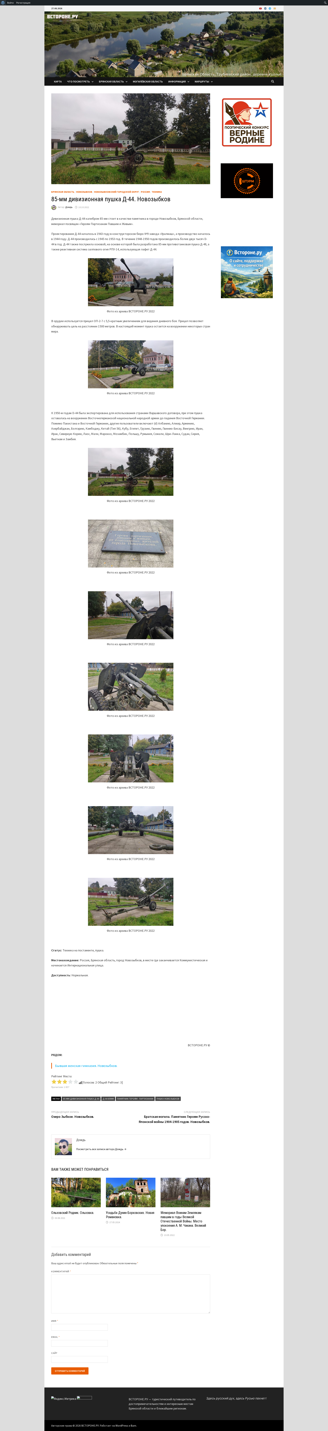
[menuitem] (3, 2)
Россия (145, 191)
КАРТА (58, 81)
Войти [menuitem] (10, 2)
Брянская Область (62, 191)
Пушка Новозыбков (168, 1098)
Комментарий (61, 1271)
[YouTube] (260, 8)
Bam (133, 1425)
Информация (177, 81)
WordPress (121, 1425)
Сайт (54, 1353)
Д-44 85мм (108, 1098)
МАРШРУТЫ (202, 81)
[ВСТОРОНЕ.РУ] (164, 44)
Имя (54, 1320)
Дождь (69, 207)
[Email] (275, 8)
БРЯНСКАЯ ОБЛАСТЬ (111, 81)
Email (55, 1336)
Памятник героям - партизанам (135, 1098)
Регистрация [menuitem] (23, 2)
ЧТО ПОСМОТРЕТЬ (78, 81)
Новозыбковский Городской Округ (116, 191)
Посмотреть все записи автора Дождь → (101, 1149)
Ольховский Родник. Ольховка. (72, 1213)
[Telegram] (270, 8)
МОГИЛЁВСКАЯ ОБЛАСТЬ (148, 81)
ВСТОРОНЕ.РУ (90, 1425)
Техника (157, 191)
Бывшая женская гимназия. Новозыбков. (86, 1066)
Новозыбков (84, 191)
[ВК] (265, 8)
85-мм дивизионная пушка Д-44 (81, 1098)
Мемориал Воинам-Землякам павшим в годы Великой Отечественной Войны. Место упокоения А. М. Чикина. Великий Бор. (183, 1221)
